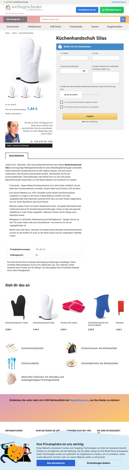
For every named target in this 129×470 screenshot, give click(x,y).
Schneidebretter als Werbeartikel (99, 363)
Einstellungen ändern (98, 463)
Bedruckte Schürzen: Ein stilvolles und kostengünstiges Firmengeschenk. (42, 378)
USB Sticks (55, 26)
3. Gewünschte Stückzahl (69, 66)
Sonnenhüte (13, 26)
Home (7, 33)
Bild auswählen (72, 95)
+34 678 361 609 (43, 141)
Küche (14, 33)
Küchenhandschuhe (26, 33)
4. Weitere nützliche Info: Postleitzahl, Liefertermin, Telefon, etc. (105, 67)
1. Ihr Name (64, 53)
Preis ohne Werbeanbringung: (15, 109)
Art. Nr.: (7, 105)
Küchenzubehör (30, 363)
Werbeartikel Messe (119, 2)
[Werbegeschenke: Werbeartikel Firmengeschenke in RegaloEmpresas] (24, 10)
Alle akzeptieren (56, 463)
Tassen (95, 26)
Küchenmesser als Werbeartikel (99, 348)
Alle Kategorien (13, 19)
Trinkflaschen (34, 26)
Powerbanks (76, 26)
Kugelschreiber (114, 26)
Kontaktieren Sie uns (87, 10)
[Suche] (123, 19)
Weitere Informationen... (13, 114)
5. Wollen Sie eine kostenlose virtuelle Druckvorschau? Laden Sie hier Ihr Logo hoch (88, 88)
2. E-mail (95, 53)
